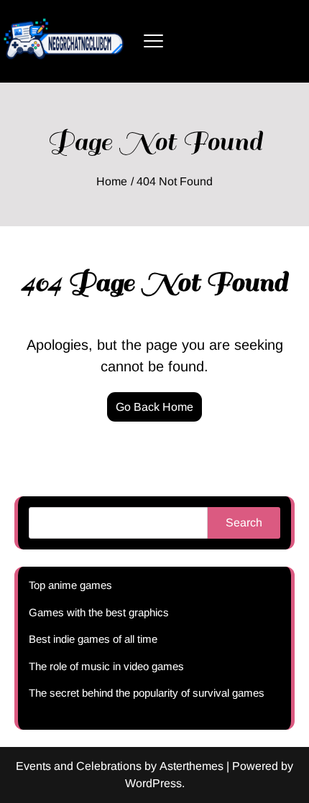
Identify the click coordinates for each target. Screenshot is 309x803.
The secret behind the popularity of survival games (146, 693)
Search (244, 522)
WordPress (153, 783)
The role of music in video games (106, 666)
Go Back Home (154, 407)
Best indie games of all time (93, 639)
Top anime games (70, 585)
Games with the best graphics (99, 612)
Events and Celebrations (79, 766)
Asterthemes (191, 766)
